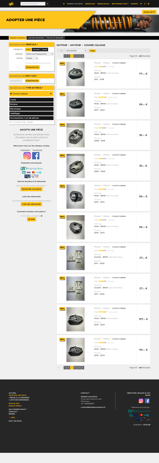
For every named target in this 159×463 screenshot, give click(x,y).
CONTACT (13, 412)
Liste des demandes (31, 204)
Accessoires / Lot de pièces (24, 118)
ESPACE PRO (14, 403)
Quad (44, 49)
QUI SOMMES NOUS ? (18, 409)
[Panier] (141, 3)
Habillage (15, 113)
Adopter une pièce (75, 4)
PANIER (12, 414)
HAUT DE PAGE (15, 421)
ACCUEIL (12, 393)
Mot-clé (23, 76)
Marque (19, 54)
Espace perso (103, 4)
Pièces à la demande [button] (55, 38)
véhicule (23, 44)
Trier (92, 51)
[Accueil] (64, 3)
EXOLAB (146, 425)
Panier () (148, 12)
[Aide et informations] (148, 3)
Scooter (36, 49)
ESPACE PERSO (15, 406)
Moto (28, 49)
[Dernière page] (68, 56)
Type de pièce (26, 88)
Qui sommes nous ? (120, 4)
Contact (134, 4)
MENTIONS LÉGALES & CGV (138, 393)
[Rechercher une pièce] (47, 4)
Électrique (15, 109)
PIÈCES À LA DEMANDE (19, 398)
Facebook (37, 150)
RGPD (147, 395)
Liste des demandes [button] (36, 38)
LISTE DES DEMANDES (19, 400)
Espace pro (90, 4)
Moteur (14, 104)
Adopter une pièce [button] (17, 38)
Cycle (13, 99)
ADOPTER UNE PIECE (17, 395)
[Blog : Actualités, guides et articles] (145, 3)
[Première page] (58, 56)
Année (19, 58)
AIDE (12, 417)
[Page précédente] (62, 56)
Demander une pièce (31, 189)
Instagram (25, 150)
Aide (32, 219)
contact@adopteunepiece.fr (93, 407)
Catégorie (17, 49)
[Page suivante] (65, 56)
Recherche (33, 67)
